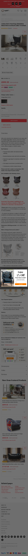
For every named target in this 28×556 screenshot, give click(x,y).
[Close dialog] (26, 270)
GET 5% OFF (21, 284)
